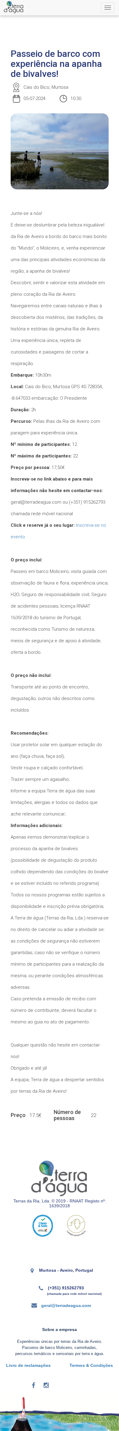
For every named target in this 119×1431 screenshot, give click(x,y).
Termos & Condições (91, 1365)
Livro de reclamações (28, 1365)
